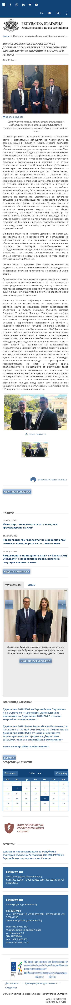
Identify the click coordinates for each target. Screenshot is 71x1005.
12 (26, 793)
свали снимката (14, 116)
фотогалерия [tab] (13, 584)
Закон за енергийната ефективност (26, 746)
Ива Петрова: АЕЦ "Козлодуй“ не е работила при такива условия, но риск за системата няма (34, 541)
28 (45, 803)
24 (7, 803)
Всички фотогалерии (35, 660)
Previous (9, 604)
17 (7, 798)
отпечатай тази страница (52, 479)
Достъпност (12, 983)
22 (54, 798)
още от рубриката (16, 571)
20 (35, 798)
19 (26, 798)
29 (54, 803)
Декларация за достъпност (41, 983)
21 (45, 798)
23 (63, 798)
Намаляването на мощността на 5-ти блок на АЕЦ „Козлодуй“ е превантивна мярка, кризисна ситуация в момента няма (35, 559)
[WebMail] (49, 13)
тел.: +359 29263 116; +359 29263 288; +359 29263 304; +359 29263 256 (35, 881)
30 (63, 803)
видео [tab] (31, 584)
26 (26, 803)
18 (17, 798)
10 (7, 793)
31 (7, 808)
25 (17, 803)
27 (35, 803)
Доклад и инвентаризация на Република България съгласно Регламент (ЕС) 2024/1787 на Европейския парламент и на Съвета (33, 855)
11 (17, 793)
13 (35, 793)
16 (63, 793)
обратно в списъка (17, 491)
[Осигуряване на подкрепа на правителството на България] (39, 969)
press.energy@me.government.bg (24, 876)
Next (62, 604)
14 (45, 793)
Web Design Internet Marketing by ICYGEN (55, 1000)
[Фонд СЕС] (24, 827)
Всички (9, 757)
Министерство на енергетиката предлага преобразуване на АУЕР (30, 526)
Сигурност (11, 987)
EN (41, 13)
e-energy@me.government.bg (21, 904)
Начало (6, 36)
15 (54, 793)
